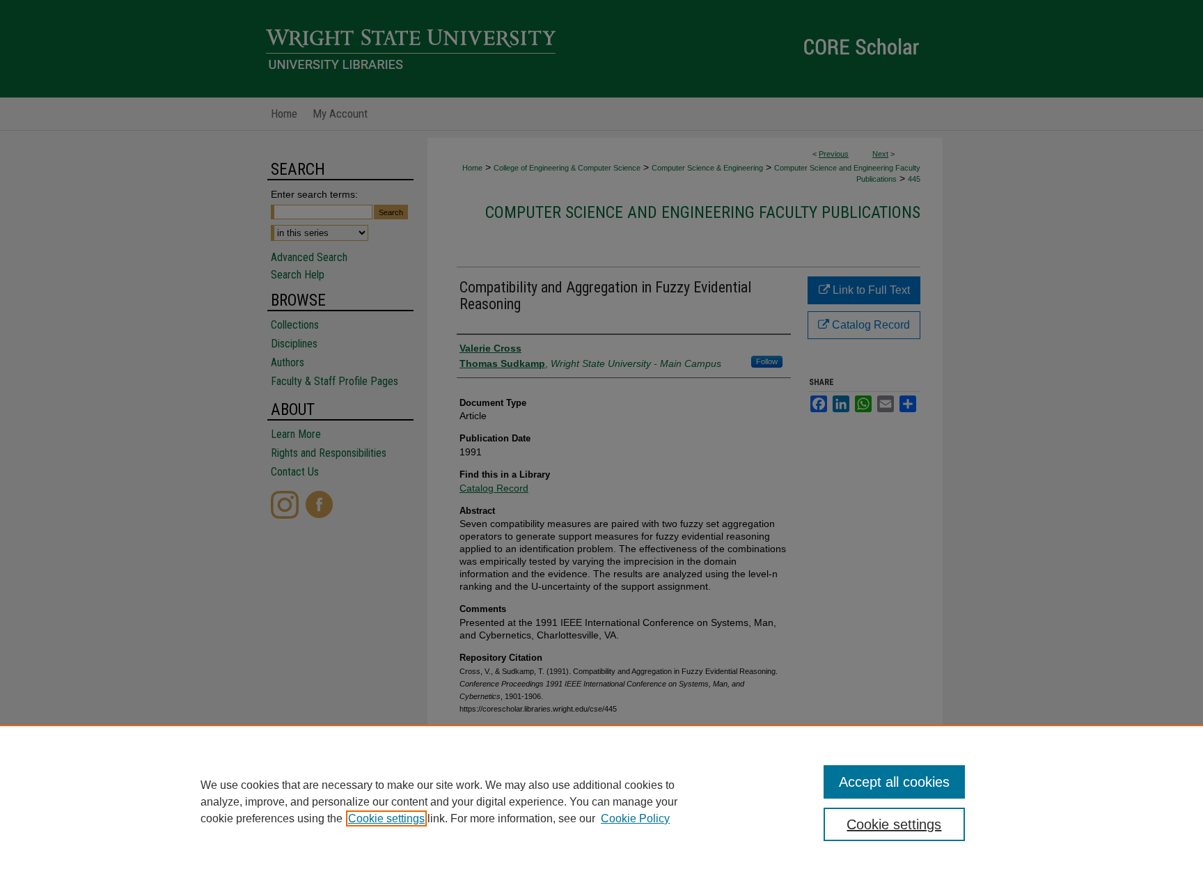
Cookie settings (386, 818)
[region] (601, 801)
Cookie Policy (635, 818)
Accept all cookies (894, 782)
